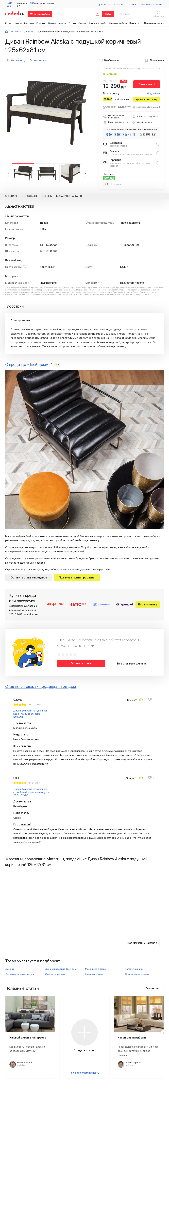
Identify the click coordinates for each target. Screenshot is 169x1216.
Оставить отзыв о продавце (29, 577)
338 (32, 3)
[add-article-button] (84, 1032)
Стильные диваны (55, 974)
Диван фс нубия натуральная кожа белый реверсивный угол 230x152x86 (31, 792)
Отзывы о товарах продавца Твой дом (40, 686)
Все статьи (152, 988)
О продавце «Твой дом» (26, 364)
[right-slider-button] (163, 1033)
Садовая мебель (118, 23)
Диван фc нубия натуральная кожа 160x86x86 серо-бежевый (30, 713)
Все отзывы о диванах (131, 663)
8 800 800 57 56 (120, 134)
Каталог (15, 31)
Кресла (62, 23)
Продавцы (103, 4)
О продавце (29, 196)
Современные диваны (137, 974)
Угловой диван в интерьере (27, 1037)
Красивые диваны (94, 974)
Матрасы (29, 23)
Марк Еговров (24, 1062)
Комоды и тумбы (97, 23)
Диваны (52, 23)
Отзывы (118, 4)
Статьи (132, 4)
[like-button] (142, 700)
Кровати (40, 23)
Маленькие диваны (95, 969)
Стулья (82, 23)
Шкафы (18, 23)
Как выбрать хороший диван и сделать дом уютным (27, 1049)
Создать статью (84, 1050)
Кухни (8, 23)
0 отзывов (16, 60)
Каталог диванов (134, 969)
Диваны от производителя (19, 974)
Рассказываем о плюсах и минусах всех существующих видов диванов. (138, 1051)
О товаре (11, 196)
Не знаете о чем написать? (85, 1072)
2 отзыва (116, 184)
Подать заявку (147, 604)
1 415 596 (9, 4)
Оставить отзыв (81, 663)
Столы (72, 23)
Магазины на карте (151, 4)
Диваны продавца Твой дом (60, 969)
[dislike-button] (151, 700)
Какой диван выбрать (132, 1037)
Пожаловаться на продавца (76, 577)
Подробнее (153, 93)
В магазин (145, 84)
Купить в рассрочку (146, 99)
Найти (108, 14)
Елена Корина (133, 1062)
